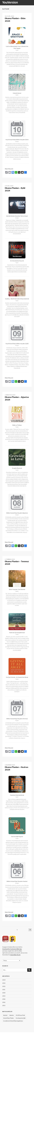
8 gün (17, 591)
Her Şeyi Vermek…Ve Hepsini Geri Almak (17, 677)
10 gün (17, 217)
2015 (3, 1005)
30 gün (17, 345)
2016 (3, 1002)
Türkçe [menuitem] (5, 960)
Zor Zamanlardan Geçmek (17, 261)
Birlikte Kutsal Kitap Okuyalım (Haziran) (17, 881)
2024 (3, 980)
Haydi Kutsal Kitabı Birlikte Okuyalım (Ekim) (17, 139)
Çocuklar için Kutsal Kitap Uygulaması (13, 1021)
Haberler (11, 1015)
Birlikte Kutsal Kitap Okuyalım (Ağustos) (17, 513)
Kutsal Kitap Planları (8, 1018)
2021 (3, 989)
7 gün (17, 50)
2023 (3, 983)
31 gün (17, 141)
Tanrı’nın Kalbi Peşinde (17, 836)
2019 (3, 996)
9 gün (17, 679)
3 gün (17, 95)
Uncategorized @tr (21, 1018)
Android (5, 1015)
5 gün (17, 427)
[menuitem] (11, 960)
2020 (3, 993)
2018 (3, 999)
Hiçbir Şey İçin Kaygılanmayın (17, 632)
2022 (3, 986)
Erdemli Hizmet (17, 93)
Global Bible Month (15, 955)
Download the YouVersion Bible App (12, 949)
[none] (11, 960)
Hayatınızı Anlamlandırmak (17, 795)
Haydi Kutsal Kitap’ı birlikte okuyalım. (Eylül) (17, 343)
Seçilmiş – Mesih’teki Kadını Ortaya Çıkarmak (17, 299)
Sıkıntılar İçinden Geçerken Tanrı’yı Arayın (17, 216)
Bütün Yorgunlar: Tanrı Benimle (17, 589)
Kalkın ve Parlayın (17, 425)
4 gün (17, 262)
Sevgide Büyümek (17, 468)
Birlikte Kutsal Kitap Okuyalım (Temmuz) (17, 718)
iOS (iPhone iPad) (20, 1015)
